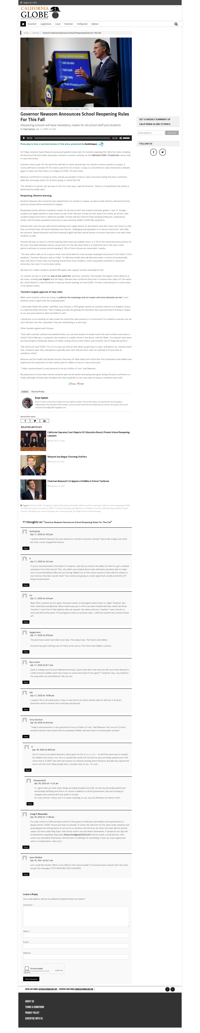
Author (25, 391)
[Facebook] (25, 421)
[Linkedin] (44, 421)
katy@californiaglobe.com (48, 989)
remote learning (65, 511)
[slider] (126, 137)
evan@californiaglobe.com (84, 989)
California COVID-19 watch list (105, 155)
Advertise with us (34, 1018)
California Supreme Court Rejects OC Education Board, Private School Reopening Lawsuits (88, 434)
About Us (29, 1001)
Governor (32, 24)
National (68, 24)
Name (26, 931)
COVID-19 (52, 508)
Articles (36, 32)
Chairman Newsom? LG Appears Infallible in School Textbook (78, 481)
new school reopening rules (48, 511)
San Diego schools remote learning (87, 511)
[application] (76, 138)
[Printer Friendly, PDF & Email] (76, 384)
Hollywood (82, 24)
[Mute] (120, 138)
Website (27, 952)
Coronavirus (43, 508)
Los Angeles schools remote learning (98, 508)
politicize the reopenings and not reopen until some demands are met (90, 297)
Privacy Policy (32, 1013)
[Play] (24, 138)
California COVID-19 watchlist (40, 505)
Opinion (94, 24)
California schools (30, 508)
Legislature (46, 24)
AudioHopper (91, 144)
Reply (26, 548)
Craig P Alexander (39, 814)
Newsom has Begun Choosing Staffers (67, 456)
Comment (28, 904)
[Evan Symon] (27, 402)
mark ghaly (31, 511)
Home (26, 32)
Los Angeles (44, 279)
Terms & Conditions (34, 1007)
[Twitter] (34, 421)
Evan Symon (29, 129)
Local (57, 24)
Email (26, 942)
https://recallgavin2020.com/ (77, 834)
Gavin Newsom (77, 508)
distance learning (63, 508)
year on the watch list (60, 276)
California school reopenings (89, 505)
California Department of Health (65, 505)
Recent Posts (37, 391)
